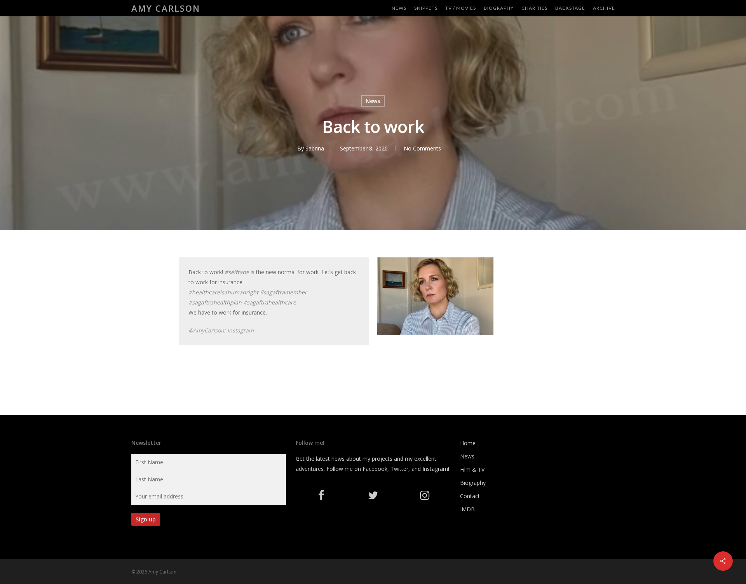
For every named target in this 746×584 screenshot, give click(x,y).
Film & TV (472, 469)
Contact (470, 496)
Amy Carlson (165, 8)
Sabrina (314, 148)
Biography (473, 482)
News (373, 101)
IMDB (467, 509)
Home (468, 443)
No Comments (422, 148)
